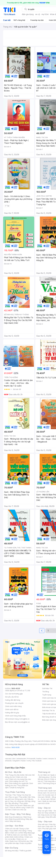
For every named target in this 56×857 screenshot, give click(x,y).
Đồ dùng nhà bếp (11, 851)
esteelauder (21, 759)
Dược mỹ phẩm (26, 843)
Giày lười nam (43, 824)
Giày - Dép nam (45, 821)
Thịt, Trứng (17, 795)
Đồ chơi (28, 775)
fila (33, 761)
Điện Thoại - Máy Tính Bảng (17, 814)
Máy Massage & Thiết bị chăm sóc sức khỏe (20, 834)
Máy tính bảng (15, 821)
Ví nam (40, 847)
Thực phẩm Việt (25, 797)
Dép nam (49, 826)
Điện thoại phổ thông (17, 819)
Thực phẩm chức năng (17, 831)
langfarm (16, 761)
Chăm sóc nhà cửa (19, 810)
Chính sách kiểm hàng (13, 706)
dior (13, 759)
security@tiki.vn (24, 722)
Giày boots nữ (46, 815)
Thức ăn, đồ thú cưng (17, 808)
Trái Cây (8, 795)
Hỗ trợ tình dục (23, 841)
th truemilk (31, 759)
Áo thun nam (42, 791)
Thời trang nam (45, 788)
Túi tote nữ (52, 840)
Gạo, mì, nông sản (17, 801)
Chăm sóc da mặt (11, 829)
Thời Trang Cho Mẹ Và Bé (14, 775)
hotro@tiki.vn (24, 719)
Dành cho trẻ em (16, 805)
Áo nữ (40, 775)
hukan (23, 761)
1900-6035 (15, 688)
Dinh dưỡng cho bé (17, 781)
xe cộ (37, 14)
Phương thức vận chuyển (14, 703)
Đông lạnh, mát (21, 799)
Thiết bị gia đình (25, 851)
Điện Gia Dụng (11, 848)
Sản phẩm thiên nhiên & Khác (18, 836)
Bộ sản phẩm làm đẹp (19, 842)
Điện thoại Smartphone (13, 817)
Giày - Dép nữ (44, 808)
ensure (51, 759)
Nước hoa (13, 841)
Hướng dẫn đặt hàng (12, 700)
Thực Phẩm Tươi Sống (15, 792)
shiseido (8, 761)
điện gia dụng (28, 14)
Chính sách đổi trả (11, 709)
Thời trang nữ (44, 772)
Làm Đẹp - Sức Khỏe (14, 826)
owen (45, 759)
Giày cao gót (43, 811)
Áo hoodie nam (48, 795)
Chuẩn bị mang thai (17, 788)
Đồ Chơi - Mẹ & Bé (13, 772)
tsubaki (39, 761)
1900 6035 (15, 747)
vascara (8, 759)
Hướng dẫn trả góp (12, 713)
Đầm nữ (46, 775)
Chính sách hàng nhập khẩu (15, 716)
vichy (29, 761)
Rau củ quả (13, 797)
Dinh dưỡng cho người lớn (18, 783)
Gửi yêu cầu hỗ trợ (11, 697)
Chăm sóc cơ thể (16, 833)
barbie (39, 759)
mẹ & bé (45, 14)
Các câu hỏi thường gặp (14, 694)
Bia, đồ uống (13, 803)
